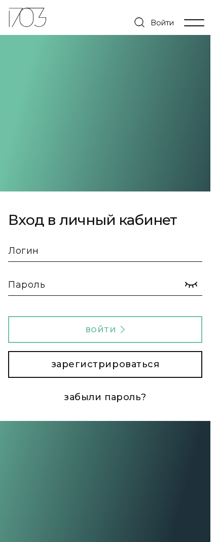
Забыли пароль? (105, 397)
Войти (162, 22)
